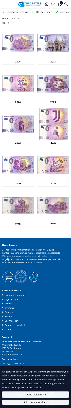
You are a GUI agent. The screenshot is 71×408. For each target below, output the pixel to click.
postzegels (54, 252)
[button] (5, 4)
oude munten (17, 252)
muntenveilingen (25, 256)
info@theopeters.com (12, 354)
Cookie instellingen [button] (35, 394)
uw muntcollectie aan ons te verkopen (33, 259)
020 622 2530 (8, 351)
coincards (30, 252)
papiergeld (41, 252)
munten (6, 252)
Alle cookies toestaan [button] (35, 402)
